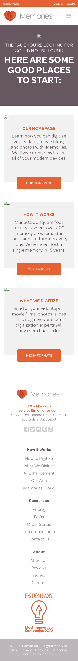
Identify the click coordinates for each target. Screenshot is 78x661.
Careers (39, 582)
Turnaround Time (39, 531)
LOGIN (71, 3)
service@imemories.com (39, 410)
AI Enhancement (39, 473)
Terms (12, 650)
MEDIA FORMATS (39, 355)
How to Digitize (39, 458)
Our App (39, 480)
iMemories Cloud (39, 488)
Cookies (41, 650)
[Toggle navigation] (68, 16)
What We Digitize (39, 466)
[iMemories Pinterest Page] (44, 429)
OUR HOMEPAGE (39, 183)
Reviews (39, 568)
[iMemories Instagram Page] (50, 429)
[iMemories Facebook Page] (26, 429)
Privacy (26, 650)
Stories (39, 575)
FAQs (39, 517)
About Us (39, 560)
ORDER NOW (11, 3)
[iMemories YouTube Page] (38, 429)
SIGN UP (59, 3)
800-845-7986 (39, 406)
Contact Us (39, 539)
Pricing (39, 509)
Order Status (39, 524)
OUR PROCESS (39, 269)
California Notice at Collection (44, 652)
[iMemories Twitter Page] (32, 429)
